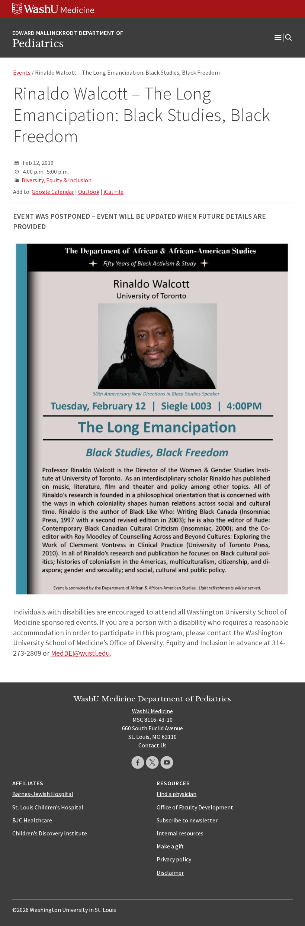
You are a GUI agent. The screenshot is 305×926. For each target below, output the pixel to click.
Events (21, 72)
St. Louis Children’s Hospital (47, 807)
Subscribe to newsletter (187, 820)
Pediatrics (37, 43)
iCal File (113, 191)
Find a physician (176, 794)
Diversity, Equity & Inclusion (57, 180)
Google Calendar (53, 191)
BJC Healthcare (32, 820)
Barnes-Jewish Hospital (42, 794)
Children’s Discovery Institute (49, 833)
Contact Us (152, 745)
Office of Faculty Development (195, 807)
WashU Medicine (152, 711)
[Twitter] (152, 762)
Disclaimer (170, 872)
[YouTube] (166, 762)
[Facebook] (137, 762)
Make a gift (170, 846)
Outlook (88, 191)
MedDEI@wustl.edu (80, 653)
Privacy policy (174, 859)
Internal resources (180, 833)
